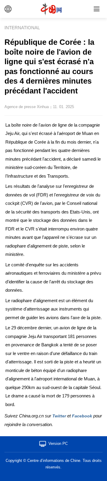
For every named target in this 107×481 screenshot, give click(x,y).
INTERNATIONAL (22, 27)
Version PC (58, 443)
